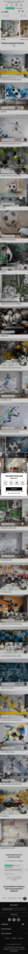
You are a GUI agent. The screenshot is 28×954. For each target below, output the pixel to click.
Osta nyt (14, 489)
